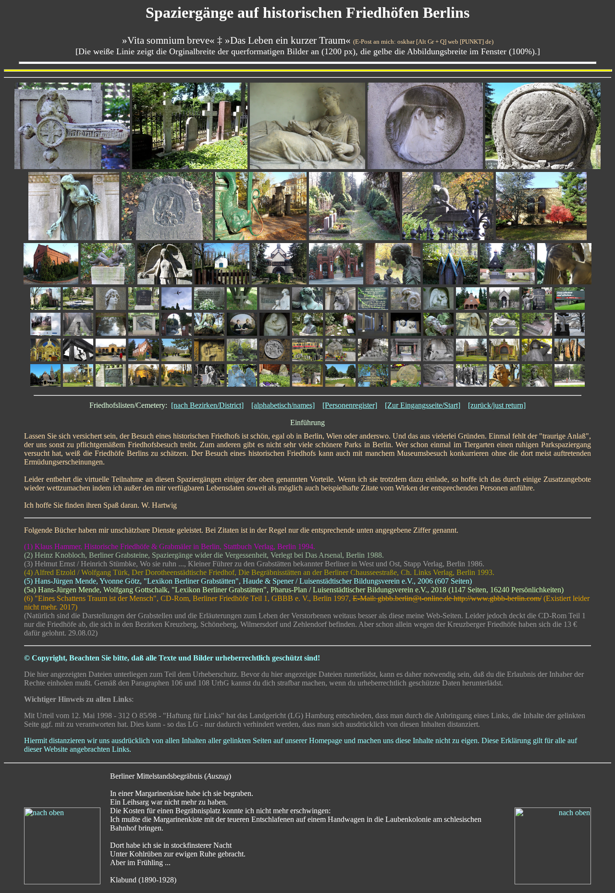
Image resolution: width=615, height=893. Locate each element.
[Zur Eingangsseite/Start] (422, 405)
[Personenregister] (349, 405)
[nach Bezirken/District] (207, 405)
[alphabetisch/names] (283, 405)
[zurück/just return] (497, 405)
